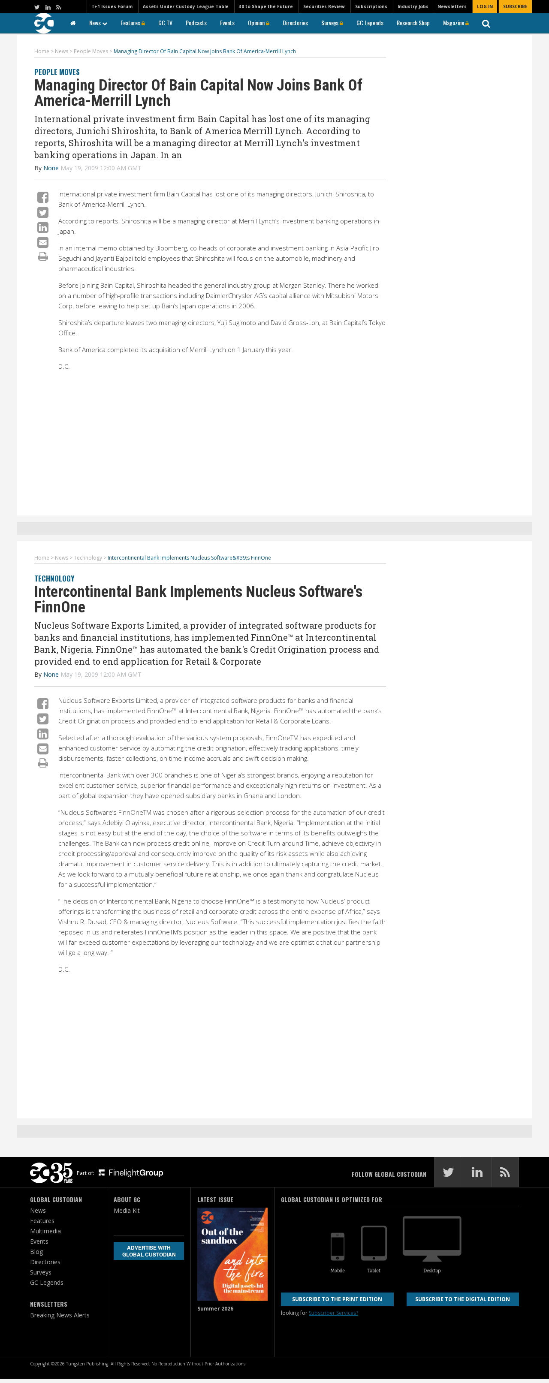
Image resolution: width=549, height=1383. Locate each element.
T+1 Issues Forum (112, 6)
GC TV (165, 22)
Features (131, 22)
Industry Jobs (413, 6)
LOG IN (485, 6)
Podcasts (196, 22)
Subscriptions (371, 6)
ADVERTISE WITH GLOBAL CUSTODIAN (149, 1251)
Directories (295, 22)
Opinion (257, 22)
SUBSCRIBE (515, 6)
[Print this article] (43, 256)
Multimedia (45, 1231)
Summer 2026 (215, 1308)
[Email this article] (42, 242)
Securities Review (324, 6)
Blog (36, 1251)
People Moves (57, 71)
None (51, 168)
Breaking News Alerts (60, 1315)
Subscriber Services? (333, 1313)
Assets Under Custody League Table (186, 6)
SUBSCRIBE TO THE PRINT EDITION (337, 1299)
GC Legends (369, 22)
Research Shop (413, 22)
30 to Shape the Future (266, 6)
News (95, 22)
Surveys (330, 22)
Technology (54, 578)
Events (227, 22)
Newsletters (452, 6)
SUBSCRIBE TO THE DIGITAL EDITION (462, 1299)
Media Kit (127, 1210)
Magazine (454, 22)
